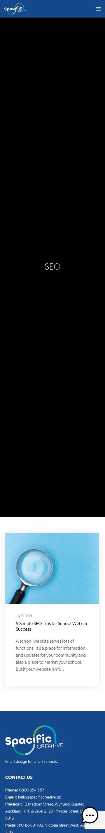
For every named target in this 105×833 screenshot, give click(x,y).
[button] (89, 816)
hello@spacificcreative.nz (39, 797)
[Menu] (97, 9)
